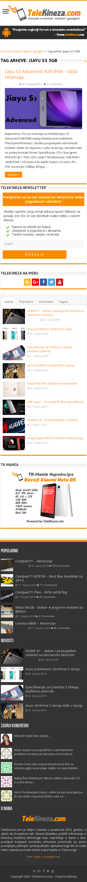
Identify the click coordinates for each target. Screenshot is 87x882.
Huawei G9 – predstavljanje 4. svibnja (52, 420)
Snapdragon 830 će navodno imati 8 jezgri (55, 438)
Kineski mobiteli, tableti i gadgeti (22, 51)
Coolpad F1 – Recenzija (33, 561)
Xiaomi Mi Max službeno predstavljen (52, 383)
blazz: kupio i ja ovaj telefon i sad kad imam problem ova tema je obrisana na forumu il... (44, 752)
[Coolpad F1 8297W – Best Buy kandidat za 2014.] (7, 580)
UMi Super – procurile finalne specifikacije (55, 402)
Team (37, 857)
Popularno (26, 302)
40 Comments (62, 628)
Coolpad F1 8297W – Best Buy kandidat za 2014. (49, 578)
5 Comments (54, 84)
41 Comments (46, 616)
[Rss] (27, 282)
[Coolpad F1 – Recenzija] (7, 565)
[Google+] (35, 282)
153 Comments (60, 565)
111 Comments (48, 585)
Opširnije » (13, 174)
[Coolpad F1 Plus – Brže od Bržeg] (7, 596)
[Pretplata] (85, 61)
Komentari (46, 302)
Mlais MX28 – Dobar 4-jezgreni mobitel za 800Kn (49, 609)
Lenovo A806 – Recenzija (35, 623)
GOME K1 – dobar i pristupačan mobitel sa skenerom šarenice (50, 652)
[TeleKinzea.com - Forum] (43, 32)
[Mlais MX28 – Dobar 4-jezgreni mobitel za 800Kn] (7, 611)
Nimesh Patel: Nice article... (32, 736)
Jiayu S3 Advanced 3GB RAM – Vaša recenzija (41, 74)
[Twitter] (51, 282)
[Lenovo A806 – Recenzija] (7, 627)
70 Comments (47, 597)
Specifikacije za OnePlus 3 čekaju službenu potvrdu (49, 349)
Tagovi (63, 302)
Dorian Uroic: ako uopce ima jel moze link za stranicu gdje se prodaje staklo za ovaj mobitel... (46, 766)
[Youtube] (59, 282)
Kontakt (49, 857)
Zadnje (9, 302)
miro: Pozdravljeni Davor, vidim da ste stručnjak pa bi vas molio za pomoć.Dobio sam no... (48, 794)
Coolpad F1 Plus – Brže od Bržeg (41, 592)
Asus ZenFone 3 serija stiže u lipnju (51, 365)
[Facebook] (43, 282)
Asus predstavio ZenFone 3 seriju (49, 329)
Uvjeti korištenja (66, 876)
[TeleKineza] (43, 12)
